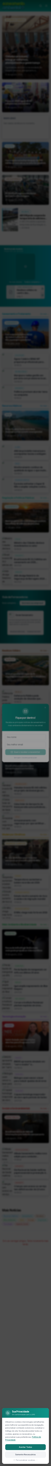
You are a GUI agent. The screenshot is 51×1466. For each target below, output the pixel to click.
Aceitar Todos (25, 1447)
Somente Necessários (25, 1454)
